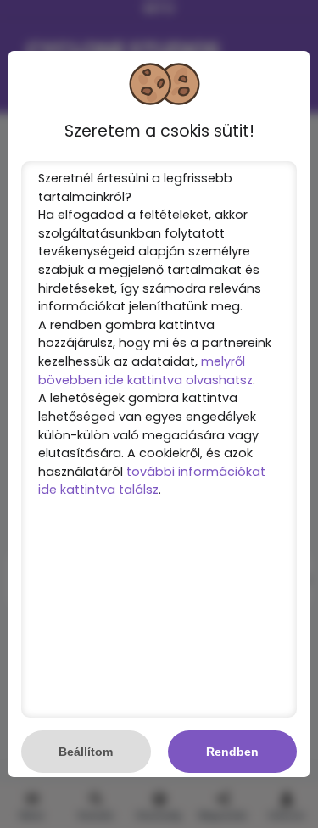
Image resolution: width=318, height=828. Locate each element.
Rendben (232, 751)
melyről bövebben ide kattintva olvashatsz (145, 371)
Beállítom (86, 751)
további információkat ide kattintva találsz (151, 481)
